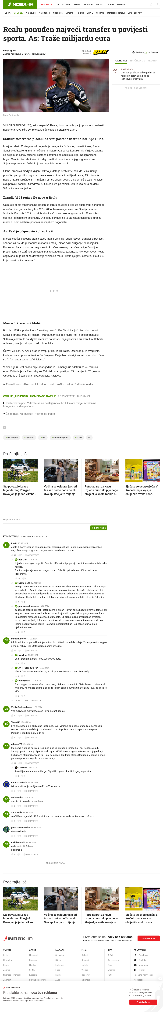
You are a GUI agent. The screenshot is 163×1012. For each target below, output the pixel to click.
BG (16, 559)
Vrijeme (111, 970)
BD (6, 844)
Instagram (144, 965)
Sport (77, 4)
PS (16, 606)
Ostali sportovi (135, 12)
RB (16, 680)
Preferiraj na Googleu (147, 52)
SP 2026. (18, 12)
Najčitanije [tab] (137, 61)
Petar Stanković (19, 782)
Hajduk (80, 12)
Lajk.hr (85, 965)
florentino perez (60, 437)
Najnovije (31, 12)
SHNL (90, 12)
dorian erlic (17, 797)
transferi (29, 437)
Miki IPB (22, 767)
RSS (110, 975)
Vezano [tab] (152, 61)
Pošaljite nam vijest (143, 975)
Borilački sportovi (116, 12)
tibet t (14, 543)
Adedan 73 (16, 744)
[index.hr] (20, 4)
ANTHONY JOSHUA (28, 668)
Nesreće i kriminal (12, 975)
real (42, 437)
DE (6, 799)
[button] (7, 469)
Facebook (143, 955)
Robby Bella (24, 680)
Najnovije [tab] (121, 61)
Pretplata (46, 4)
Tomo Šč (15, 722)
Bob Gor (22, 559)
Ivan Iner (22, 655)
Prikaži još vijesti (136, 88)
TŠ (6, 723)
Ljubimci (59, 965)
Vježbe (85, 970)
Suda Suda (16, 812)
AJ (16, 667)
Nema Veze (24, 583)
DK (6, 640)
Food (57, 970)
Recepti (85, 960)
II (16, 655)
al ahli (78, 437)
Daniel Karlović (18, 638)
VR (6, 708)
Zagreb (6, 970)
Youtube (143, 960)
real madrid (11, 437)
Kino (110, 965)
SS (6, 814)
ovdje (79, 403)
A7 (6, 746)
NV (16, 583)
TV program (113, 960)
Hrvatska (7, 960)
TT (6, 545)
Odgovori (86, 975)
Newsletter (139, 980)
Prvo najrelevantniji (34, 536)
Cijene (110, 4)
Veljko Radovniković (21, 707)
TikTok (142, 970)
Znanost (7, 980)
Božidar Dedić (18, 842)
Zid (57, 4)
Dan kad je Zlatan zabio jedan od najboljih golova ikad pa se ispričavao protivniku (138, 74)
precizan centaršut (20, 827)
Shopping (59, 955)
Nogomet (57, 12)
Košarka (100, 12)
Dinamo (69, 12)
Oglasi (99, 4)
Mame (58, 975)
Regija (6, 965)
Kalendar (86, 980)
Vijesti (66, 4)
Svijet (5, 955)
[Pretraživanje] (157, 5)
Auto (57, 980)
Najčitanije (44, 12)
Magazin (60, 950)
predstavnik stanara (28, 606)
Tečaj (110, 955)
